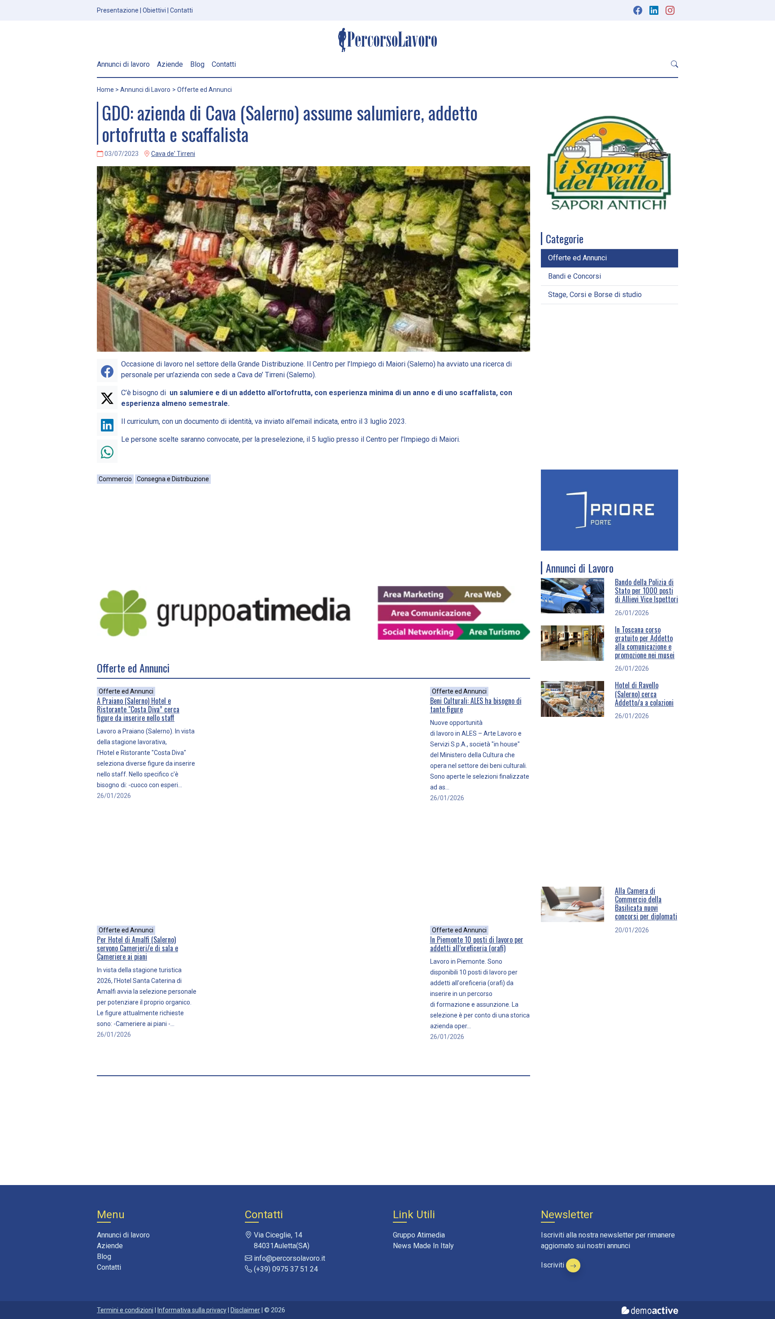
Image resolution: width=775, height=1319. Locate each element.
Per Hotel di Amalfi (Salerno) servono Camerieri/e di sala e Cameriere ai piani (137, 948)
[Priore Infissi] (609, 509)
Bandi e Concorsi (574, 276)
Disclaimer (245, 1310)
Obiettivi (154, 10)
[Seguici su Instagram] (671, 10)
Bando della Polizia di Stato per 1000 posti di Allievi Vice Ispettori (646, 590)
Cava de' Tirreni (173, 153)
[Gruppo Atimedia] (313, 612)
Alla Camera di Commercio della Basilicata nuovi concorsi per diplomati (646, 903)
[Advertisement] (313, 535)
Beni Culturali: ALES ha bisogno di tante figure (476, 705)
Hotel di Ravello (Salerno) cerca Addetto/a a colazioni (644, 693)
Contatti (181, 10)
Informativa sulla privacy (191, 1310)
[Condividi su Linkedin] (107, 424)
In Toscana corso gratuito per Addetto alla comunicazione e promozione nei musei (645, 642)
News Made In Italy (423, 1245)
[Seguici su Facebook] (638, 10)
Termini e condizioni (125, 1310)
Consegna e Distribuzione (173, 479)
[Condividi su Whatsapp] (107, 451)
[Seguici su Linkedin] (655, 10)
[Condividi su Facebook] (107, 370)
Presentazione (118, 10)
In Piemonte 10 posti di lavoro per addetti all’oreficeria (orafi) (476, 943)
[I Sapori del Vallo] (609, 163)
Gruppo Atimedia (419, 1235)
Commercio (115, 479)
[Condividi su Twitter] (107, 397)
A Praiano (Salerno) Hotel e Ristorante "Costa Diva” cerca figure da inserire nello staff (138, 709)
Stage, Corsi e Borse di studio (595, 294)
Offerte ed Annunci (126, 691)
